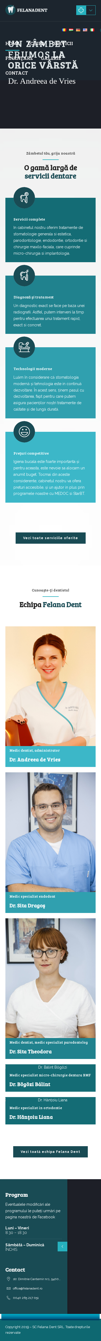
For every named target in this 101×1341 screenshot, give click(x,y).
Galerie (51, 58)
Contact (16, 73)
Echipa (36, 43)
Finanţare (19, 58)
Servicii (63, 43)
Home (12, 43)
